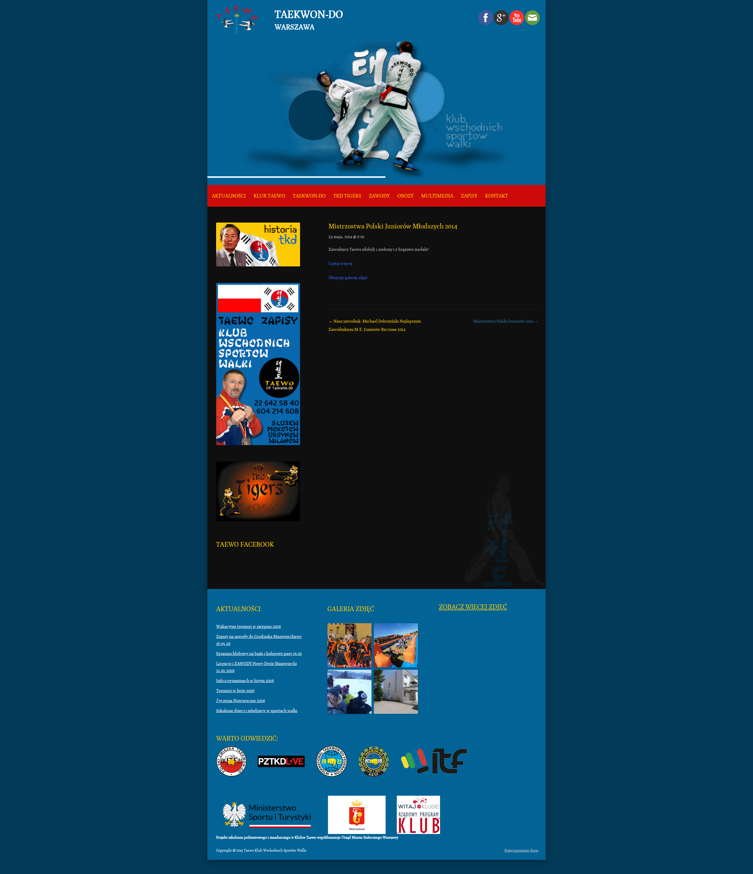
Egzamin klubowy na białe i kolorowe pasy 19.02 (259, 653)
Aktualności (229, 195)
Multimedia (437, 195)
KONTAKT (496, 195)
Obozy (405, 195)
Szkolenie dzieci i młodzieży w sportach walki (256, 710)
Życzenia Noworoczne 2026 (240, 700)
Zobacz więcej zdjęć (473, 607)
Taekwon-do (309, 195)
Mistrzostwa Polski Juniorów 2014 (505, 321)
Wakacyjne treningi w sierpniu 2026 (248, 626)
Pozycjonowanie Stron (521, 850)
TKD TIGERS (347, 195)
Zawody (379, 195)
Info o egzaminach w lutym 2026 (245, 680)
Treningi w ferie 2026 (235, 690)
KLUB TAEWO (269, 195)
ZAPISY (469, 195)
